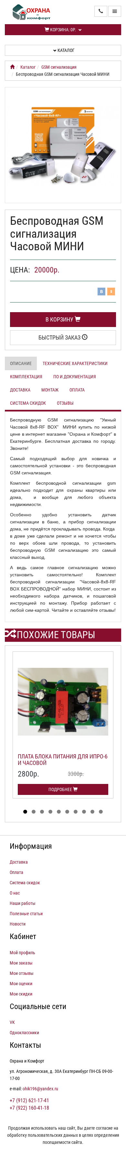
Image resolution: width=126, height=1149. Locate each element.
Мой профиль (22, 952)
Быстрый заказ (60, 337)
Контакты (25, 1045)
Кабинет (23, 936)
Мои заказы (21, 963)
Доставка (20, 389)
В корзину (60, 319)
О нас (15, 893)
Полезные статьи (26, 913)
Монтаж (49, 389)
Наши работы (23, 903)
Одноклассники (24, 1032)
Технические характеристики (75, 363)
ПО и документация (74, 376)
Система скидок (28, 403)
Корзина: (62, 29)
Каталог (66, 50)
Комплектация (26, 376)
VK (12, 1022)
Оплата (77, 389)
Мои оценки (21, 983)
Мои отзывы (22, 973)
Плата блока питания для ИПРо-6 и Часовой (63, 759)
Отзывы (65, 403)
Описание (21, 363)
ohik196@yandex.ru (40, 1088)
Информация (31, 846)
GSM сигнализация (59, 67)
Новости (18, 923)
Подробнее (60, 789)
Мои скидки (21, 993)
